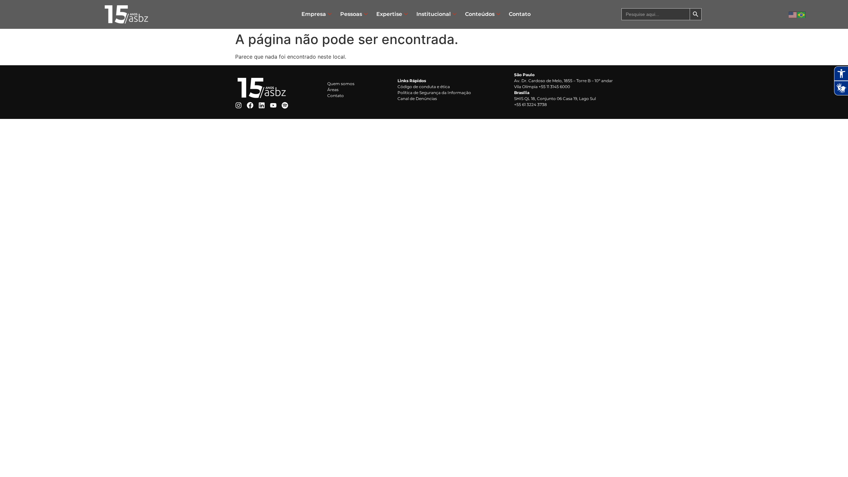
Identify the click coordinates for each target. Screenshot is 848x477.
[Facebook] (250, 105)
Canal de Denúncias (417, 98)
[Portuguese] (801, 14)
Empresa (313, 14)
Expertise (389, 14)
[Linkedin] (261, 105)
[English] (793, 14)
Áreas (333, 89)
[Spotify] (285, 105)
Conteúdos (480, 14)
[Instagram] (238, 105)
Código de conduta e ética (424, 86)
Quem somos (340, 83)
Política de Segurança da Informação (434, 92)
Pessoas (351, 14)
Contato (520, 14)
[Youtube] (273, 105)
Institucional (433, 14)
